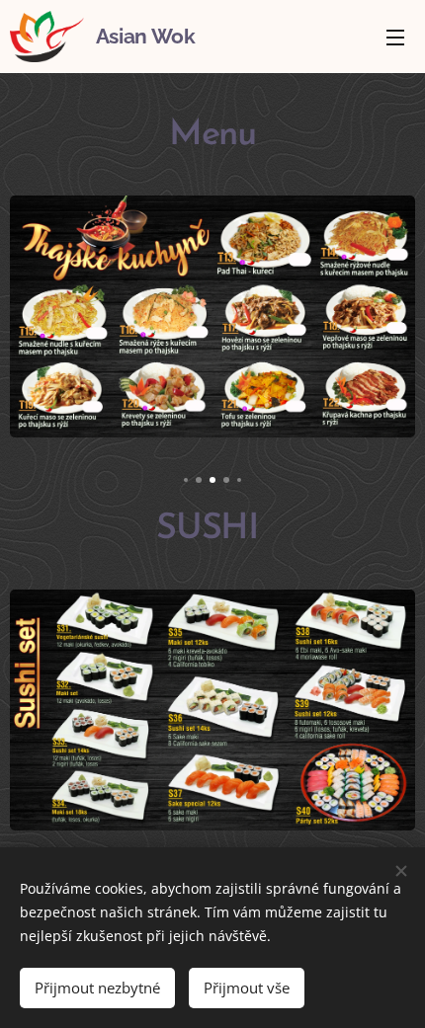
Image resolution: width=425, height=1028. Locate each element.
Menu (395, 36)
